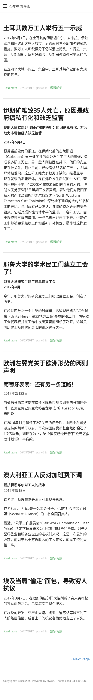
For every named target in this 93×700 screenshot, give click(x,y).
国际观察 (56, 88)
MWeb (50, 680)
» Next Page (80, 659)
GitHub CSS (79, 680)
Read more (10, 88)
